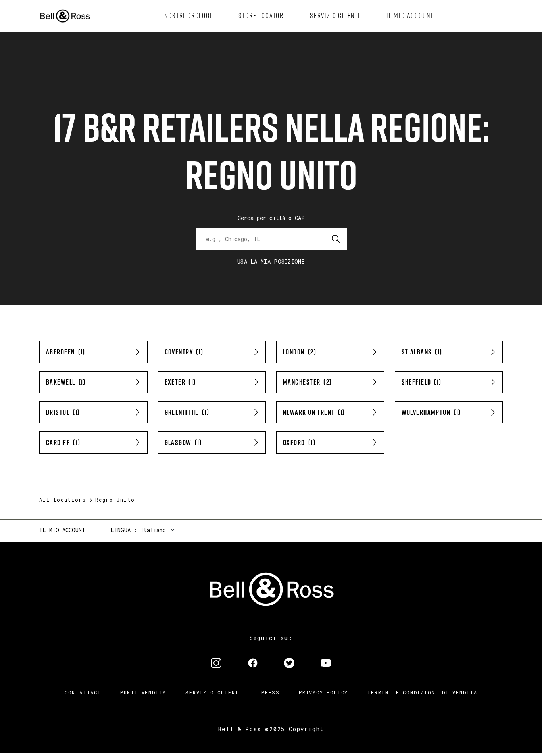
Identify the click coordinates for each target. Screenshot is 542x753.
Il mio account (62, 530)
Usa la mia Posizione (271, 261)
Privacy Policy (323, 692)
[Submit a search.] (336, 239)
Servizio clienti (213, 692)
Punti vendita (143, 692)
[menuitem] (186, 15)
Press (270, 692)
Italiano (153, 530)
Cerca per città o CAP (271, 218)
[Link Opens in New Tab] (216, 664)
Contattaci (83, 692)
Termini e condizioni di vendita (422, 692)
